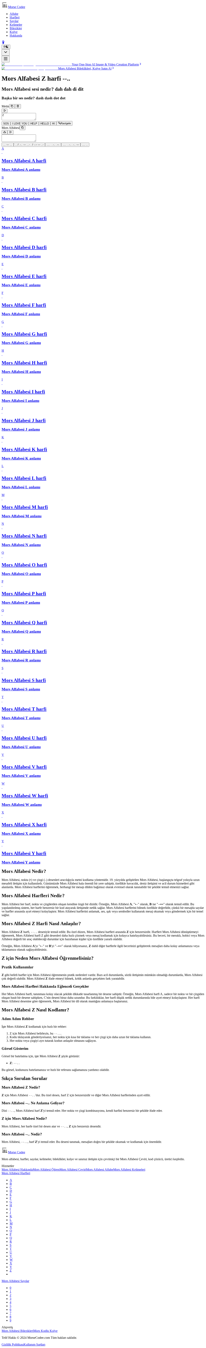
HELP (33, 123)
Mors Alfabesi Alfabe (99, 1169)
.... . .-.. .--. (53, 144)
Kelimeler (16, 24)
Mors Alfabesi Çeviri (73, 1169)
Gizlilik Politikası (13, 1344)
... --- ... (7, 144)
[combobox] (6, 52)
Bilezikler (16, 28)
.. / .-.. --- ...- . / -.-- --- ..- (29, 144)
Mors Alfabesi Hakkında (17, 1169)
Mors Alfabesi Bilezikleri (17, 1331)
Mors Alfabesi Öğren (46, 1169)
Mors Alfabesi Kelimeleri (129, 1169)
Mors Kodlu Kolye (45, 1331)
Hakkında (16, 35)
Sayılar (14, 21)
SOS (6, 123)
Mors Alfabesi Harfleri (16, 1173)
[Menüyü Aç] (6, 59)
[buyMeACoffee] (3, 42)
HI (53, 123)
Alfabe (14, 13)
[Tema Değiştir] (6, 47)
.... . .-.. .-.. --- (71, 144)
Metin (5, 106)
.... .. (85, 144)
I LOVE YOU (19, 123)
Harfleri (15, 17)
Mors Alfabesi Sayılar (15, 1281)
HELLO (44, 123)
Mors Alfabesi (11, 127)
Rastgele (66, 123)
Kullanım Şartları (34, 1344)
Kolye (14, 32)
